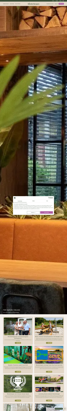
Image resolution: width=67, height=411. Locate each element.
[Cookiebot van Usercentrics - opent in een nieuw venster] (49, 198)
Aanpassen (33, 212)
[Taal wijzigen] (63, 1)
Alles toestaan (46, 212)
